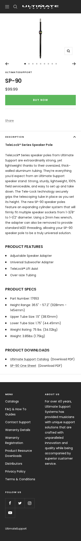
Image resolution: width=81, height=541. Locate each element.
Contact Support (18, 422)
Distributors (13, 463)
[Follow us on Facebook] (10, 503)
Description (14, 137)
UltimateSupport (18, 72)
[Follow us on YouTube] (10, 513)
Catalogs (12, 401)
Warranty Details (17, 430)
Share (9, 120)
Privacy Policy (15, 471)
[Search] (15, 7)
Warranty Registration (14, 440)
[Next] (74, 63)
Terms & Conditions (20, 479)
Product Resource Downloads (18, 453)
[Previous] (7, 63)
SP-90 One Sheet (23, 366)
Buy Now (40, 100)
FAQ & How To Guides (15, 412)
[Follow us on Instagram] (29, 503)
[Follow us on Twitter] (20, 503)
